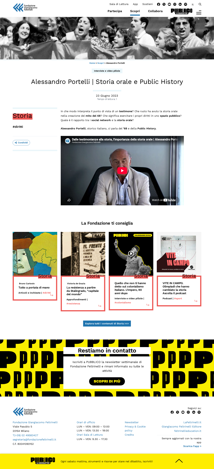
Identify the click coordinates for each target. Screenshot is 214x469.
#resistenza (73, 303)
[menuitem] (192, 4)
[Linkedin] (180, 4)
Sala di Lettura (118, 4)
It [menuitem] (193, 4)
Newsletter (132, 422)
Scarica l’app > (192, 446)
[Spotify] (185, 4)
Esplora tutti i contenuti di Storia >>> (107, 323)
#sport (178, 298)
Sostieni (147, 4)
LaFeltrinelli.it (192, 422)
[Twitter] (164, 4)
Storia (22, 115)
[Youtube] (169, 4)
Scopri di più (107, 381)
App (135, 4)
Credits (129, 434)
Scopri (135, 11)
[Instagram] (174, 4)
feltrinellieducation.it (187, 430)
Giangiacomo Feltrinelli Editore (181, 426)
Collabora (155, 11)
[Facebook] (158, 4)
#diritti (18, 126)
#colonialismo (123, 302)
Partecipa (115, 11)
